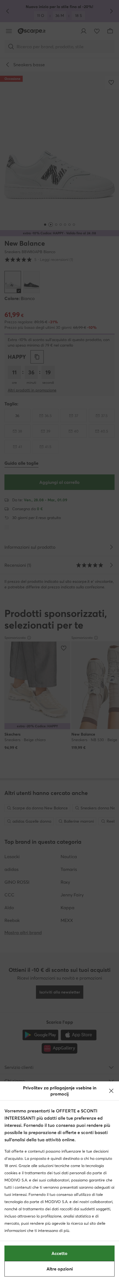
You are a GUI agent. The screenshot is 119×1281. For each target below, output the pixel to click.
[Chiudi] (111, 1090)
